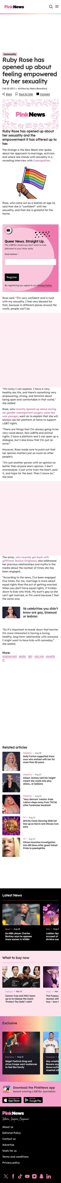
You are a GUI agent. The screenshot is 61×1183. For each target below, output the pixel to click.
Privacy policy (11, 1162)
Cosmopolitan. (42, 160)
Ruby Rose (39, 656)
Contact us (9, 1138)
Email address (15, 254)
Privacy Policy (44, 285)
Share (9, 94)
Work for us (9, 1150)
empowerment (9, 656)
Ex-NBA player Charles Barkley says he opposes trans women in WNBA (18, 936)
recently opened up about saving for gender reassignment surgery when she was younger (29, 412)
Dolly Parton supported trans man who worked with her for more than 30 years (39, 759)
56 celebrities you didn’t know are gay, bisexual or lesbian (40, 612)
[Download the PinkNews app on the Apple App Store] (11, 1100)
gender (22, 656)
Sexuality (50, 656)
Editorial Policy (11, 1132)
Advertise (8, 1144)
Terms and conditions (15, 1156)
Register (12, 277)
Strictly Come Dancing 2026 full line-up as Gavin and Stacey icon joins (41, 823)
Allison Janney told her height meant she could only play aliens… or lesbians (39, 780)
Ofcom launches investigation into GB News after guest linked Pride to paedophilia (40, 845)
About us (7, 1126)
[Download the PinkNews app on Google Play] (33, 1100)
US (3, 659)
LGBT (30, 656)
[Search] (51, 6)
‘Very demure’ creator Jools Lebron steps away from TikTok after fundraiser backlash (40, 802)
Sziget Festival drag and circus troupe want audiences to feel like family (21, 1064)
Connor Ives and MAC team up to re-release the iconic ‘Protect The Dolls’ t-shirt (20, 998)
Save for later (26, 94)
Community (10, 54)
